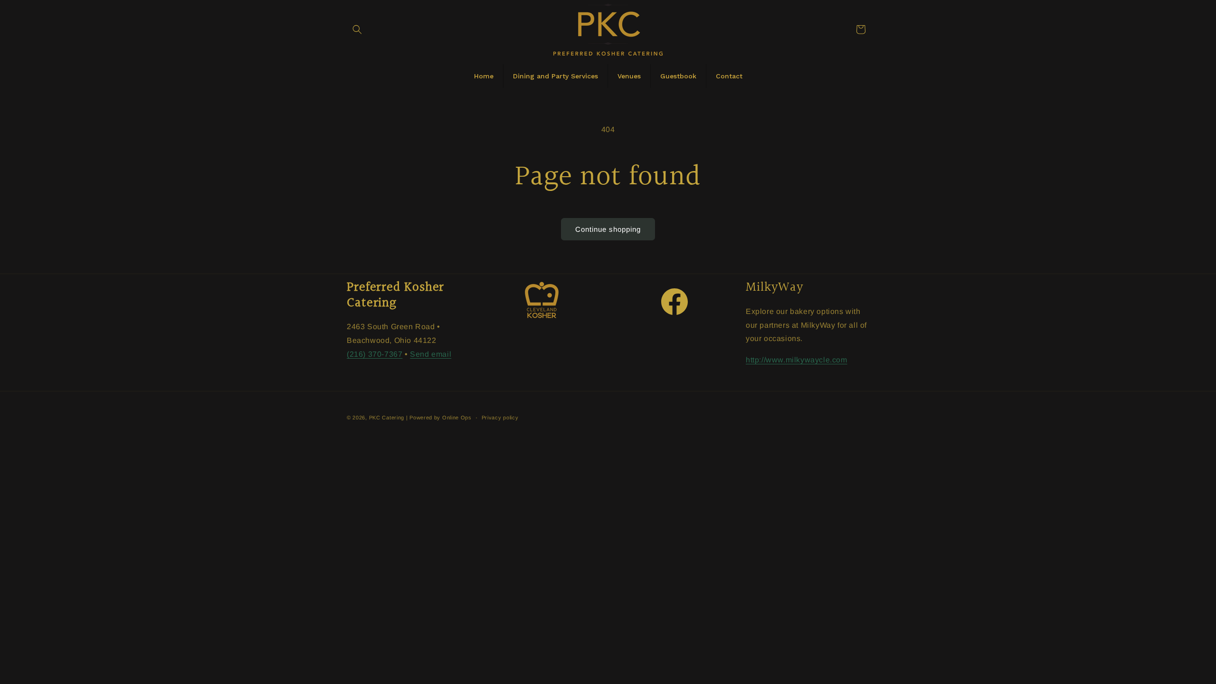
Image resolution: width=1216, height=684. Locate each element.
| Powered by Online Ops (439, 417)
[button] (357, 29)
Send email (430, 354)
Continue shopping (608, 229)
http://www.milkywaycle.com (796, 360)
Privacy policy (500, 417)
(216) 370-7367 (374, 354)
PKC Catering (386, 417)
